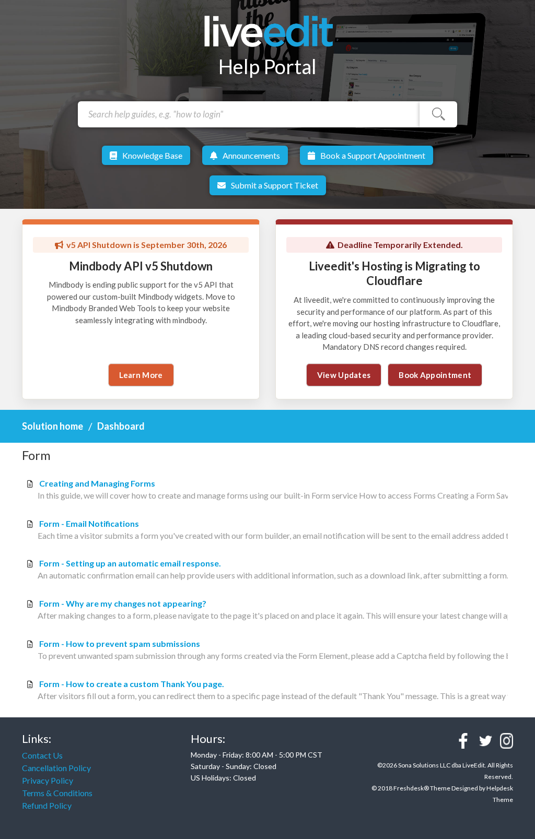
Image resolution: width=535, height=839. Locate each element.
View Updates (344, 375)
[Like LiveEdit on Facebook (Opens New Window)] (463, 741)
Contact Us (42, 755)
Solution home (53, 426)
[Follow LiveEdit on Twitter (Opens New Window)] (485, 741)
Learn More (141, 375)
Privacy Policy (47, 780)
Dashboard (121, 426)
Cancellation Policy (56, 768)
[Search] (439, 114)
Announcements (251, 155)
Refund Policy (47, 805)
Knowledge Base (152, 155)
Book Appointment (435, 375)
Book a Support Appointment (372, 155)
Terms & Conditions (57, 793)
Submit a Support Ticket (274, 185)
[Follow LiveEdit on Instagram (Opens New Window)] (506, 741)
